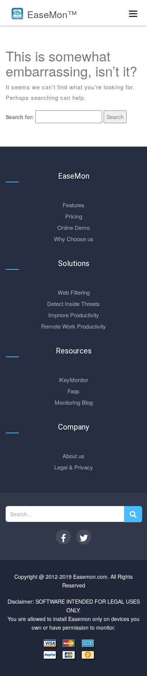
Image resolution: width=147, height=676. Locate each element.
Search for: (20, 117)
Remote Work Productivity (73, 326)
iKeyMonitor (73, 379)
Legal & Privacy (73, 467)
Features (73, 205)
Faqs (73, 391)
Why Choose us (73, 239)
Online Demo (73, 227)
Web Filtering (74, 292)
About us (73, 456)
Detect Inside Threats (73, 303)
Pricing (73, 216)
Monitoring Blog (74, 402)
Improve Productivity (73, 315)
